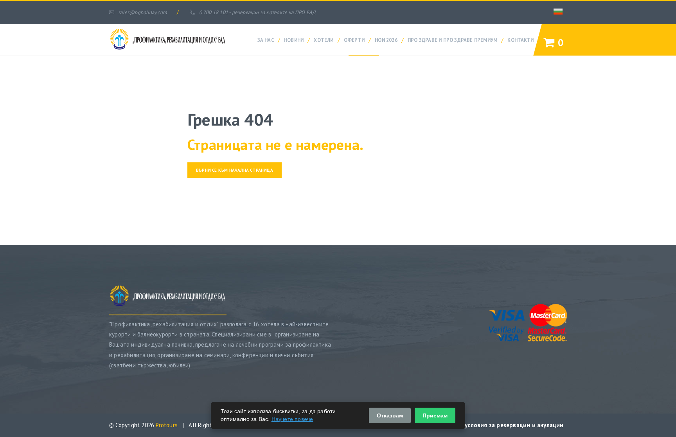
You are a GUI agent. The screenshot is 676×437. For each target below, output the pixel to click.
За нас (265, 40)
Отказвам (390, 415)
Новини (294, 40)
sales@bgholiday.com (142, 12)
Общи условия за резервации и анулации (505, 425)
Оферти (354, 40)
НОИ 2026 (386, 40)
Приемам (435, 415)
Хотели (323, 40)
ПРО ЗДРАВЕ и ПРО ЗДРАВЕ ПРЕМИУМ (452, 40)
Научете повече (292, 419)
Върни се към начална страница (234, 170)
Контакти (520, 40)
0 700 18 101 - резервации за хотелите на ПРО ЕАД (257, 12)
